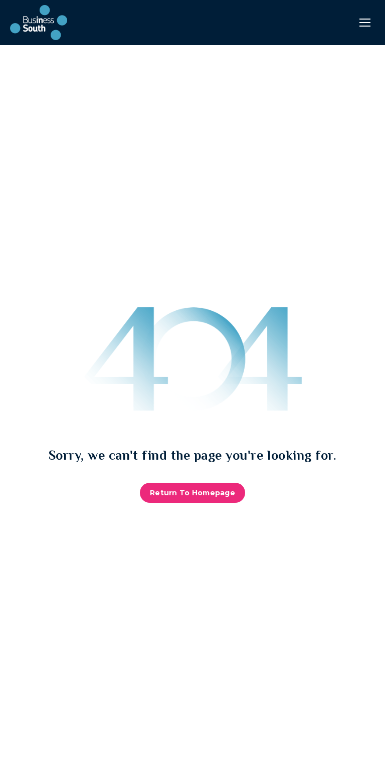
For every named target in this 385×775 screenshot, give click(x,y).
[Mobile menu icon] (365, 23)
